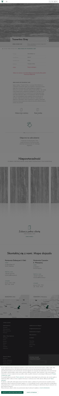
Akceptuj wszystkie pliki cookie (12, 392)
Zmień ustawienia (32, 392)
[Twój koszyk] (52, 2)
